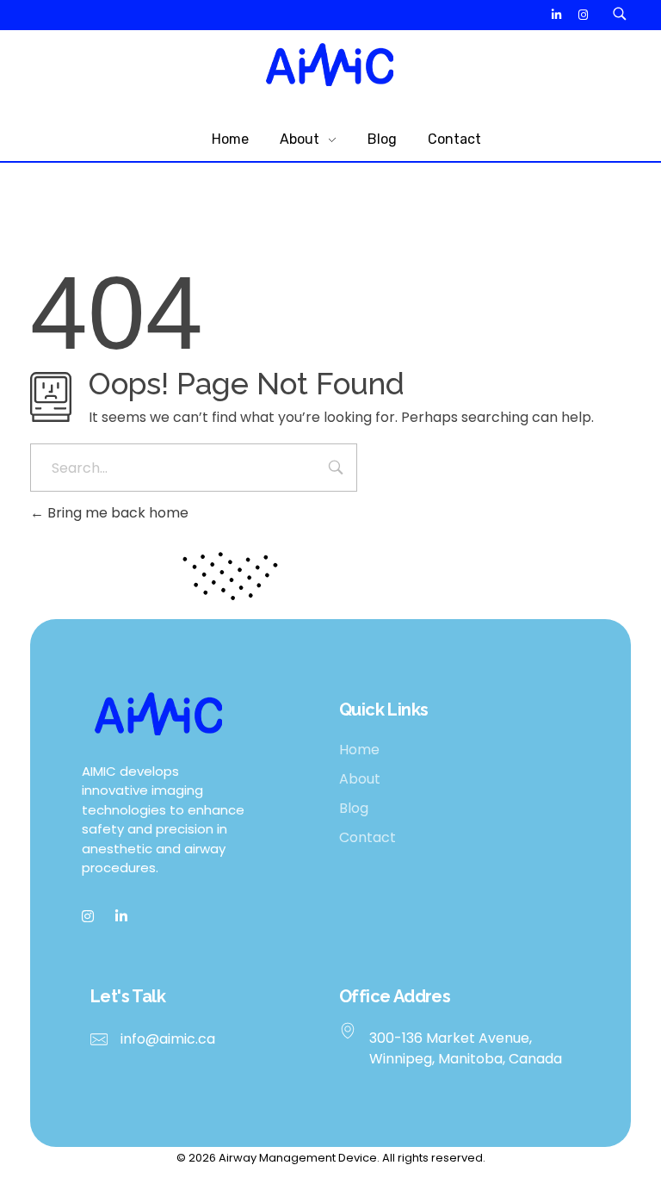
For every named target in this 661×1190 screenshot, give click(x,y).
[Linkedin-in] (556, 15)
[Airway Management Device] (330, 64)
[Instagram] (583, 15)
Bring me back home (116, 513)
